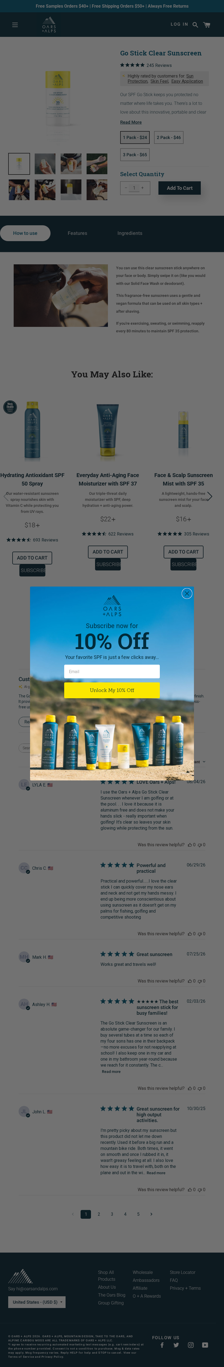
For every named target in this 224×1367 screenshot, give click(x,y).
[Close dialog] (187, 593)
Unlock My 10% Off (112, 690)
